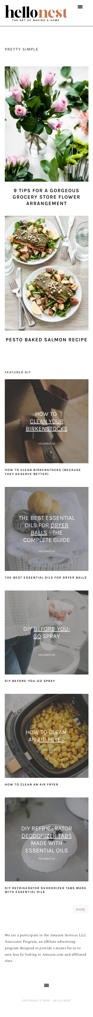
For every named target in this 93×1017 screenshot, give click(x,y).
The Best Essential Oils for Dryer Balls (46, 577)
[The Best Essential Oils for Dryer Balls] (46, 530)
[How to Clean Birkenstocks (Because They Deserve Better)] (46, 422)
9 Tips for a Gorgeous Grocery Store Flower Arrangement (46, 197)
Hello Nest (36, 13)
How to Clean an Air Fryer (31, 784)
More (80, 909)
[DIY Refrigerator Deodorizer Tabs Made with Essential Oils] (46, 840)
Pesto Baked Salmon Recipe (47, 340)
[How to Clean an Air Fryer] (46, 737)
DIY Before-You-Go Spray (30, 681)
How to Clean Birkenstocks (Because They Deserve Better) (43, 472)
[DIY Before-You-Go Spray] (46, 633)
